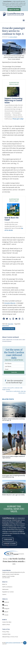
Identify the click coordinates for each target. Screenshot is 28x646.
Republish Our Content (8, 592)
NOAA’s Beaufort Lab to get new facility (13, 495)
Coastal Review (7, 1)
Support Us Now (10, 543)
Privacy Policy (5, 631)
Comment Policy (6, 634)
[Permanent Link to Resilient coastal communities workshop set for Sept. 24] (14, 409)
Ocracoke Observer (9, 303)
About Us (4, 584)
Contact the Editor (6, 622)
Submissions (5, 589)
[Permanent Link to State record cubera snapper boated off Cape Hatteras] (14, 439)
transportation (5, 325)
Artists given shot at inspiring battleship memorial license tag (13, 476)
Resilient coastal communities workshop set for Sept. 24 (13, 419)
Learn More (8, 539)
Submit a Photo (6, 624)
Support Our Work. (14, 9)
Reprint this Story (8, 328)
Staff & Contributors (7, 586)
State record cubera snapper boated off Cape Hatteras (13, 457)
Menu (24, 19)
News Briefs (10, 324)
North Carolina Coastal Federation (10, 574)
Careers (4, 594)
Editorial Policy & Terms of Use (10, 636)
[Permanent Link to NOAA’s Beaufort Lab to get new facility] (14, 486)
